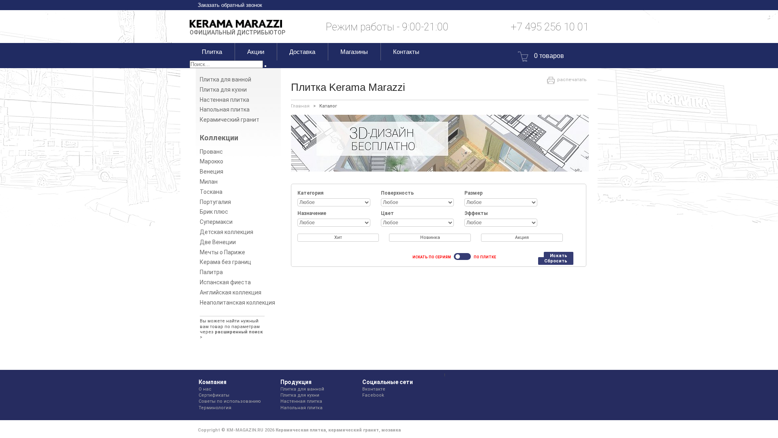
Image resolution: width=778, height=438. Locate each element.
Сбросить (555, 261)
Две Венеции (218, 242)
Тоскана (211, 192)
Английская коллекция (230, 292)
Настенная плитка (224, 100)
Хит (338, 237)
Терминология (215, 407)
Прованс (211, 151)
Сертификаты (214, 395)
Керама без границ (225, 262)
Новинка (430, 237)
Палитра (211, 272)
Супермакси (216, 222)
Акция (522, 237)
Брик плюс (214, 211)
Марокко (211, 161)
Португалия (215, 202)
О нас (205, 389)
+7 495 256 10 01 (550, 27)
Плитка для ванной (225, 79)
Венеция (211, 171)
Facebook (373, 395)
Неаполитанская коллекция (237, 302)
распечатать (572, 79)
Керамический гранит (229, 119)
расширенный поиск (239, 332)
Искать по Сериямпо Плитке (454, 257)
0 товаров (549, 55)
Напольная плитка (225, 109)
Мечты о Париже (222, 252)
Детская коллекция (226, 232)
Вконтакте (373, 389)
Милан (209, 181)
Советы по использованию (230, 401)
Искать (558, 255)
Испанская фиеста (225, 282)
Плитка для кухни (223, 89)
